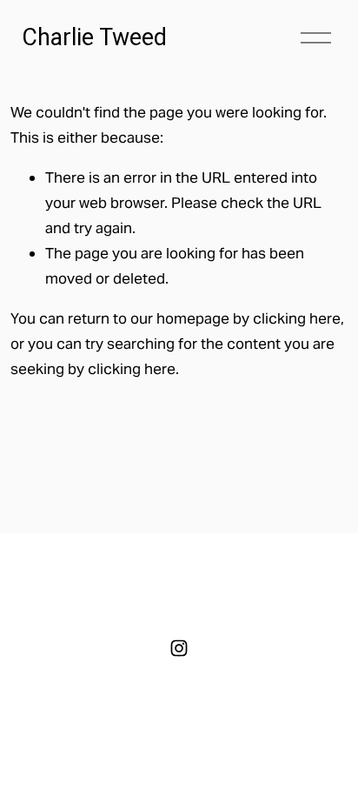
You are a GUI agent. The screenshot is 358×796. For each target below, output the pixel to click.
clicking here (297, 318)
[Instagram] (179, 648)
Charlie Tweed (94, 37)
